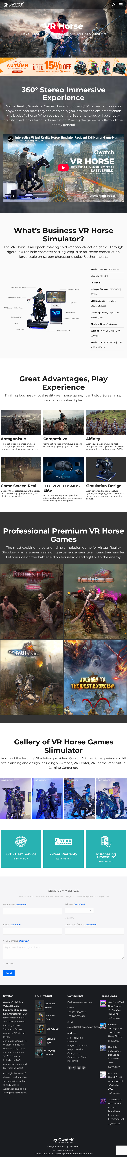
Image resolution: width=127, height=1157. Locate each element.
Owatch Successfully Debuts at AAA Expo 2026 (114, 1055)
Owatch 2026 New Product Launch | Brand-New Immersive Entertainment (116, 1109)
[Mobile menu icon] (121, 5)
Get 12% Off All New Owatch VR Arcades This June (116, 1008)
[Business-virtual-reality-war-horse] (111, 798)
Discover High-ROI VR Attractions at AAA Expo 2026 (115, 1081)
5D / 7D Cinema (11, 1056)
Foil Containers (84, 1153)
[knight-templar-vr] (31, 677)
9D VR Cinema (55, 1153)
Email (11, 924)
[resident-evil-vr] (31, 601)
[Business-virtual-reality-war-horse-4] (47, 798)
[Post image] (103, 1003)
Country (69, 917)
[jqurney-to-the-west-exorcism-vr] (95, 677)
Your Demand (16, 940)
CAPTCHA (8, 963)
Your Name (14, 904)
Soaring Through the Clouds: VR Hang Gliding (115, 1030)
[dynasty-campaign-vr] (95, 601)
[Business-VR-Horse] (79, 798)
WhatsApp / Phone (80, 924)
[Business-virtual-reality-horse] (15, 798)
